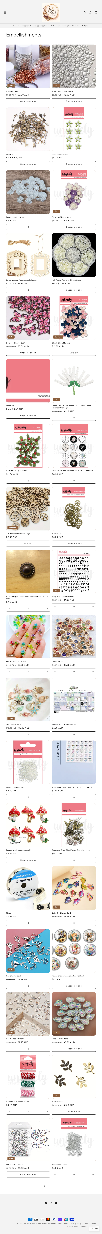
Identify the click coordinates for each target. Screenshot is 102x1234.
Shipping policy (72, 1226)
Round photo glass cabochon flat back (68, 976)
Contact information (88, 1226)
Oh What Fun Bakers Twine (17, 1102)
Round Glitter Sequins (15, 1165)
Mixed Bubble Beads (15, 787)
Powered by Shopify (48, 1224)
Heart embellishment (15, 1039)
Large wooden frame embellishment (21, 280)
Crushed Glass (12, 91)
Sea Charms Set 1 (13, 724)
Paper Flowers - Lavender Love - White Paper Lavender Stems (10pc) (71, 407)
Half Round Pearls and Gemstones (66, 280)
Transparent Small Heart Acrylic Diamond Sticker (72, 787)
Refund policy (63, 1224)
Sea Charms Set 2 (13, 976)
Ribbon (9, 913)
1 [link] (44, 1186)
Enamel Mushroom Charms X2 (19, 850)
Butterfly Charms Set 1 (15, 343)
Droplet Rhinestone (60, 1039)
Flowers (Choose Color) (62, 217)
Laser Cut (10, 406)
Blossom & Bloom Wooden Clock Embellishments (72, 471)
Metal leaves (57, 1102)
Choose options (28, 101)
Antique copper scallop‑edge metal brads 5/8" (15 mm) (27, 597)
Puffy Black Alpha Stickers (63, 596)
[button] (5, 12)
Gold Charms (57, 661)
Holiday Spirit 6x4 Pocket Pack (64, 724)
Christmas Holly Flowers (16, 471)
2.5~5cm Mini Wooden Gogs (18, 534)
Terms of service (90, 1224)
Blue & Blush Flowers (61, 343)
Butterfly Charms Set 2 (61, 913)
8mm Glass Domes (59, 1165)
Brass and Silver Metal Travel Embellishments (71, 850)
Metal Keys (10, 154)
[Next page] (57, 1186)
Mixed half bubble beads (62, 91)
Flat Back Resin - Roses (16, 661)
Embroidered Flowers (15, 217)
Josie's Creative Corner (32, 1224)
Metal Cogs (57, 534)
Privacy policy (76, 1224)
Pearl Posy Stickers (60, 154)
